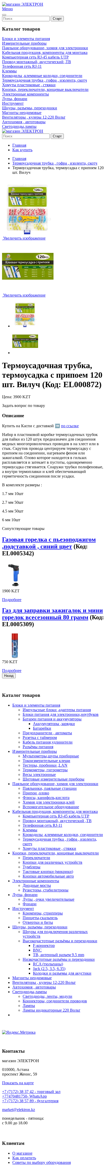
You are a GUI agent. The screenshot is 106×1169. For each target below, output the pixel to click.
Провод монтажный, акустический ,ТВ (36, 62)
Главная (19, 145)
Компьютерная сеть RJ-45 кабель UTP (35, 57)
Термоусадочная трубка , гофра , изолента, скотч (44, 80)
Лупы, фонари (14, 99)
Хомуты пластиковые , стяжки (29, 85)
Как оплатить (24, 1158)
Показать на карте (18, 1083)
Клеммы (9, 71)
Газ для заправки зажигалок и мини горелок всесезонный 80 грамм (52, 614)
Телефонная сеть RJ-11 (22, 66)
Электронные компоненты (25, 94)
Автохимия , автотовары (24, 122)
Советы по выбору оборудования (41, 1162)
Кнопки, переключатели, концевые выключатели (45, 89)
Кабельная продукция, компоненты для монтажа (44, 52)
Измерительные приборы (24, 43)
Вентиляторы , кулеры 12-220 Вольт (33, 117)
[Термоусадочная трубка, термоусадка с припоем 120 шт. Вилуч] (25, 314)
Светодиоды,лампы (19, 126)
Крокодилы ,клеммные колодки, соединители (42, 75)
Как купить (22, 150)
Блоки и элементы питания (26, 38)
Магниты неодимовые (21, 112)
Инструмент (13, 103)
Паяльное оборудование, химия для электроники (45, 48)
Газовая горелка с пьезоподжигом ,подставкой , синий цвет (49, 543)
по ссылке (70, 426)
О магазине (22, 1153)
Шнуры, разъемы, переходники (29, 108)
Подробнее (11, 599)
